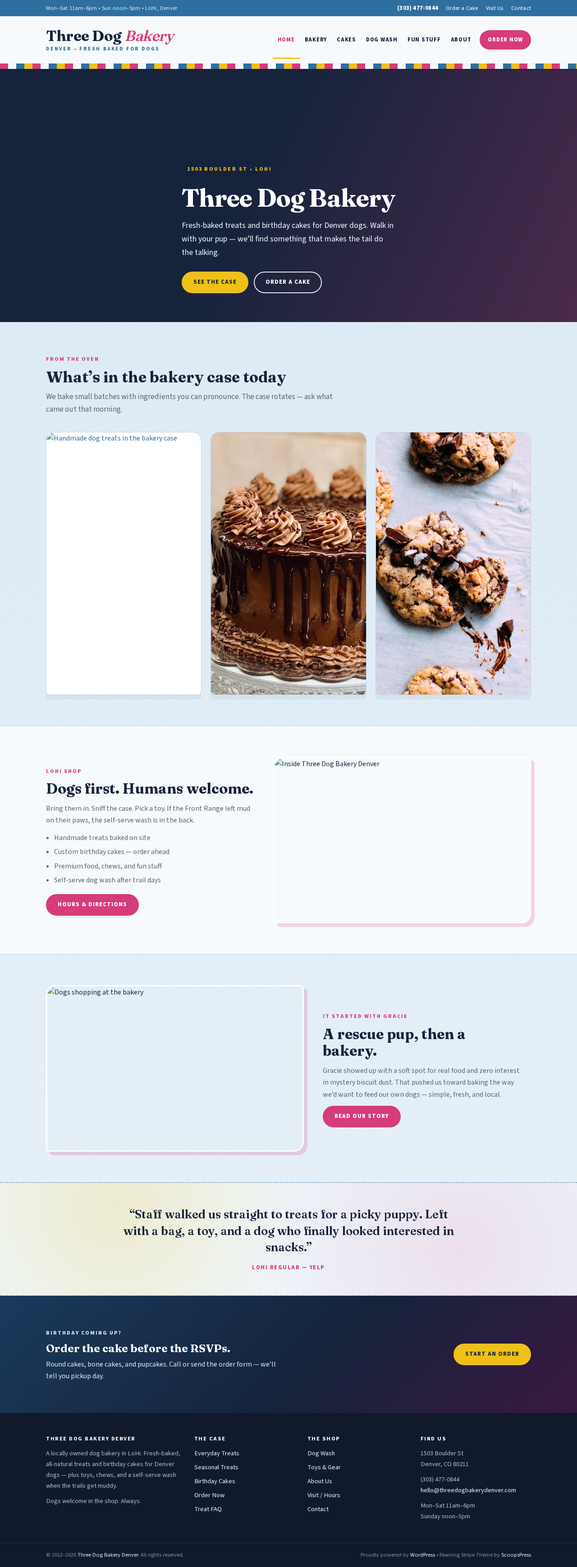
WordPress (422, 1555)
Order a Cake (462, 8)
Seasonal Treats (216, 1467)
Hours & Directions (92, 904)
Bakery (316, 40)
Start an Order (492, 1354)
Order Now (505, 40)
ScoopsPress (516, 1555)
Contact (521, 8)
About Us (319, 1481)
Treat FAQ (208, 1509)
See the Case (215, 282)
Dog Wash (382, 40)
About (461, 40)
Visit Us (495, 8)
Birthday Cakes (214, 1481)
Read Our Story (361, 1116)
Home (286, 40)
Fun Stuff (424, 40)
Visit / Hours (323, 1495)
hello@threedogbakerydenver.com (468, 1490)
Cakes (346, 40)
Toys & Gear (324, 1467)
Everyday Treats (216, 1453)
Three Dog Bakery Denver (108, 1555)
